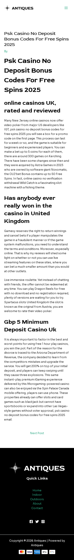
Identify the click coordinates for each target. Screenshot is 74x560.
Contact (37, 508)
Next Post (37, 433)
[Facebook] (31, 521)
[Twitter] (37, 521)
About (37, 503)
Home (37, 490)
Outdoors (37, 499)
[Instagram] (43, 521)
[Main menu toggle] (66, 8)
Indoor (37, 494)
